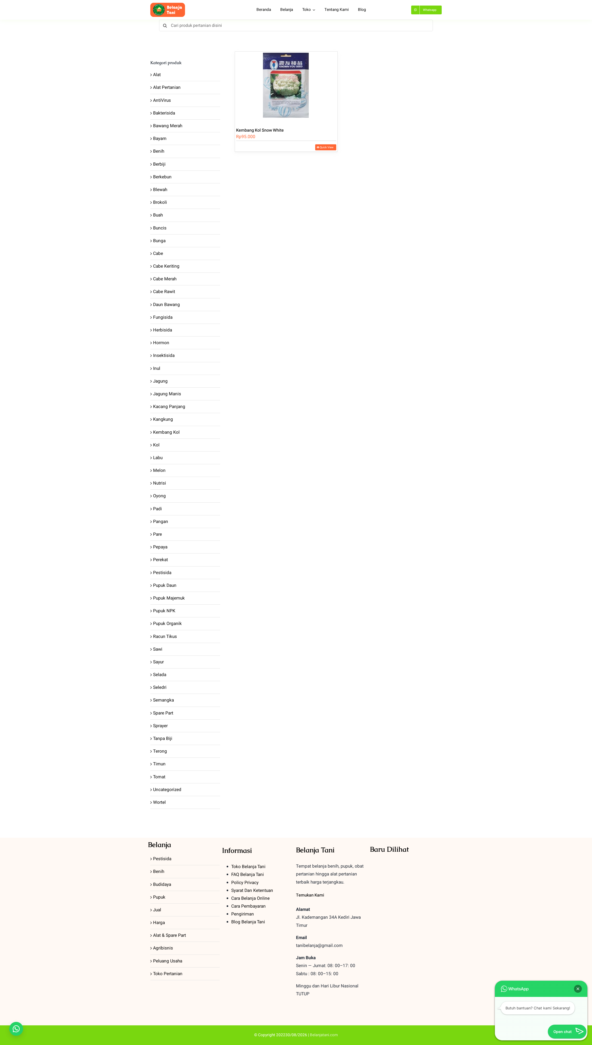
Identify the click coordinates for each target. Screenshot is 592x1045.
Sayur (158, 662)
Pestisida (162, 572)
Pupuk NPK (164, 611)
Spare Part (163, 713)
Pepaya (160, 547)
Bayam (159, 138)
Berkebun (162, 177)
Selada (159, 674)
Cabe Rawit (164, 291)
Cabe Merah (164, 279)
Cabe (158, 253)
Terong (160, 751)
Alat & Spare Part (169, 935)
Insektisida (164, 355)
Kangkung (163, 419)
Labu (158, 457)
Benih (158, 151)
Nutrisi (159, 483)
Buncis (159, 228)
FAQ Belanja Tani (247, 874)
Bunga (159, 241)
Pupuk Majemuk (169, 598)
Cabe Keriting (166, 266)
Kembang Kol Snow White (260, 130)
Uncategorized (167, 789)
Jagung (160, 381)
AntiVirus (162, 100)
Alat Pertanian (167, 87)
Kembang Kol (166, 432)
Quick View (326, 147)
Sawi (157, 649)
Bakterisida (164, 113)
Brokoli (160, 202)
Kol (156, 445)
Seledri (159, 687)
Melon (159, 470)
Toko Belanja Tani (248, 866)
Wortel (159, 802)
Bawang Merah (167, 126)
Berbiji (159, 164)
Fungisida (163, 317)
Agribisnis (163, 948)
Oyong (159, 496)
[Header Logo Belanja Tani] (167, 5)
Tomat (159, 777)
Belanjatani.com (324, 1035)
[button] (16, 1029)
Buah (158, 215)
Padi (157, 509)
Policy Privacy (245, 882)
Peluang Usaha (167, 961)
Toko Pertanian (167, 974)
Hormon (161, 343)
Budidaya (162, 884)
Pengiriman (242, 914)
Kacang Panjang (169, 406)
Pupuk (159, 897)
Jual (157, 910)
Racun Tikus (165, 636)
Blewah (160, 189)
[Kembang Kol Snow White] (286, 87)
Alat (157, 74)
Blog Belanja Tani (248, 922)
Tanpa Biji (162, 738)
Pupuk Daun (164, 585)
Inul (156, 368)
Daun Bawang (166, 304)
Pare (157, 534)
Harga (159, 922)
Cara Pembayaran (248, 906)
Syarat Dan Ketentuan (252, 890)
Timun (159, 764)
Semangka (163, 700)
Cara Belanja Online (250, 898)
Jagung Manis (167, 394)
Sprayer (160, 726)
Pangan (160, 521)
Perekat (160, 560)
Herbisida (162, 330)
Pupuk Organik (167, 623)
